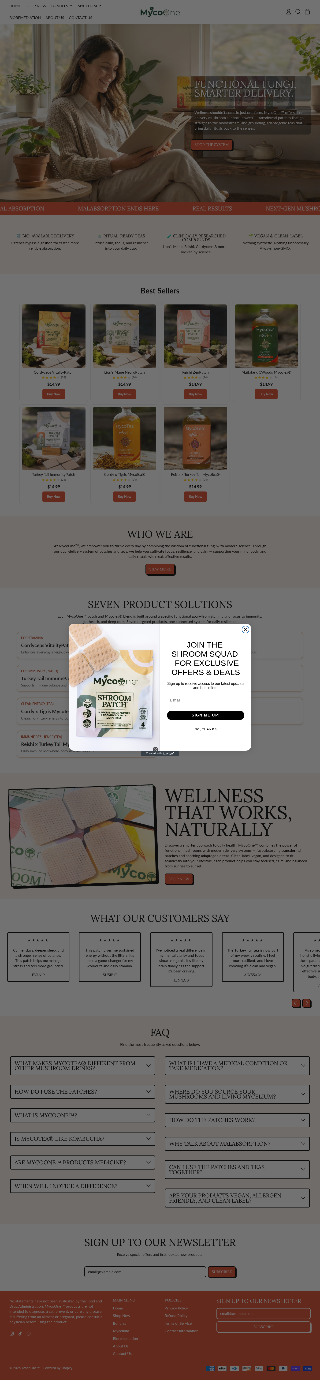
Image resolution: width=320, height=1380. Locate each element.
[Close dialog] (245, 629)
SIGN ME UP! (206, 715)
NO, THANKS (206, 729)
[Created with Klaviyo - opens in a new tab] (160, 753)
